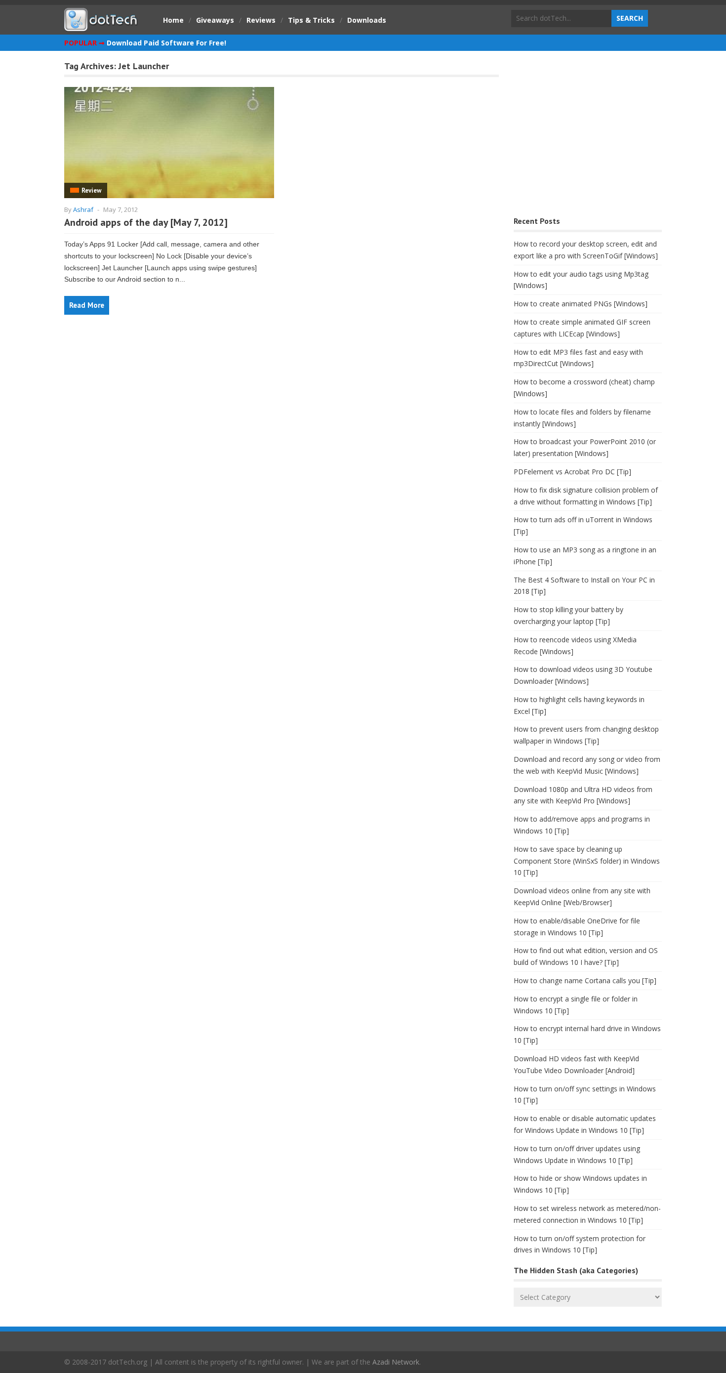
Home (173, 20)
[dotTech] (101, 26)
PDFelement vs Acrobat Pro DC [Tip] (572, 471)
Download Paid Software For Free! (166, 42)
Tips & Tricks (311, 20)
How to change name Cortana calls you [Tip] (585, 980)
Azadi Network (395, 1362)
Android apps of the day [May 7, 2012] (146, 222)
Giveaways (215, 20)
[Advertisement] (588, 136)
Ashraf (83, 209)
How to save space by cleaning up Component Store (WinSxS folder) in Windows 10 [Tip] (587, 860)
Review (91, 190)
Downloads (366, 20)
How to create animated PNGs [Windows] (580, 303)
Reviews (261, 20)
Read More (86, 305)
